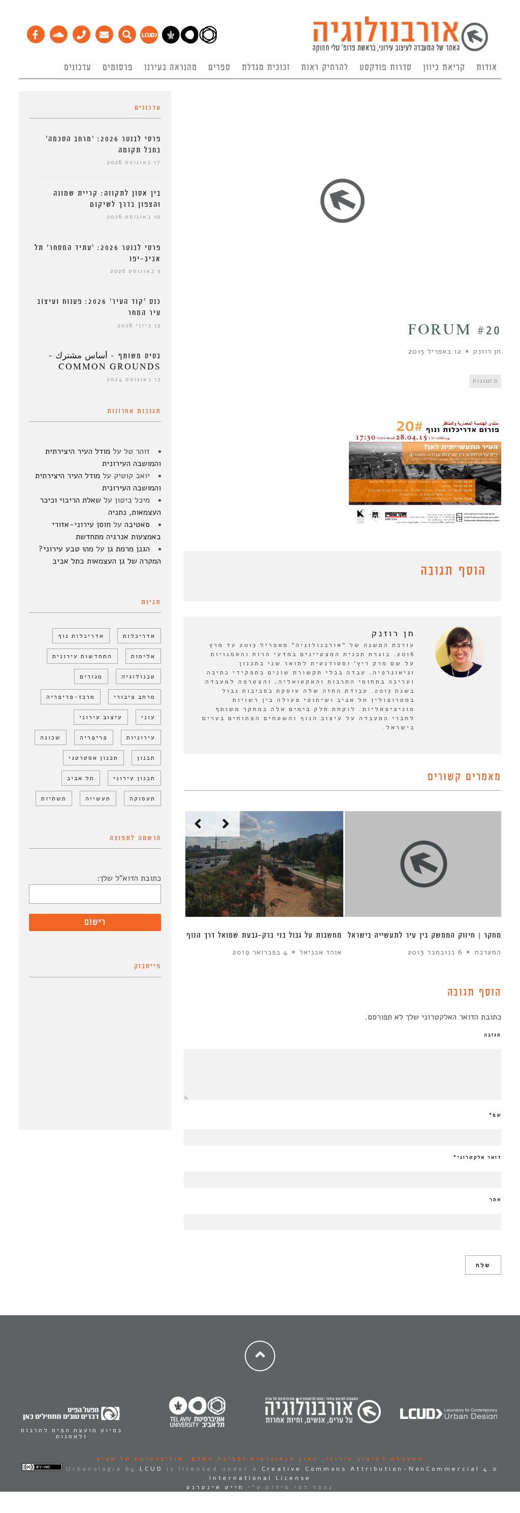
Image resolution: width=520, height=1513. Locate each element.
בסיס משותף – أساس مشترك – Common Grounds (105, 362)
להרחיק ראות (324, 67)
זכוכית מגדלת (266, 67)
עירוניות (140, 737)
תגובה (492, 1034)
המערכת (487, 952)
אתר (495, 1199)
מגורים (91, 676)
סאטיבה (137, 524)
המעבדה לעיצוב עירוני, (371, 1459)
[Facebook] (35, 32)
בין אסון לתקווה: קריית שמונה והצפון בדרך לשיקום (107, 199)
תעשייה (98, 798)
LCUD (151, 1469)
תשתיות (54, 798)
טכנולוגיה (138, 676)
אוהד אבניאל (321, 952)
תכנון (146, 758)
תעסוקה (142, 798)
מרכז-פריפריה (70, 697)
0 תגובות (485, 381)
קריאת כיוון (444, 67)
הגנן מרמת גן (128, 548)
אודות (486, 67)
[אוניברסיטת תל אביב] (189, 41)
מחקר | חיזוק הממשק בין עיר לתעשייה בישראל (424, 935)
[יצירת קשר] (81, 32)
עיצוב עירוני (100, 717)
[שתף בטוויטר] (205, 573)
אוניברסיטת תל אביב (140, 1459)
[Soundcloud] (58, 32)
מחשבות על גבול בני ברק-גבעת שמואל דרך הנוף (264, 935)
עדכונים (77, 67)
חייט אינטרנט (215, 1487)
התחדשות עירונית (82, 656)
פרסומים (118, 67)
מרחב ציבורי (134, 697)
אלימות (143, 656)
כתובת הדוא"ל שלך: (129, 878)
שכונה (50, 737)
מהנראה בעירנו (170, 67)
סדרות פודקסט (386, 67)
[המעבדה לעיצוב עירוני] (149, 41)
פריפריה (94, 737)
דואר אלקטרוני (477, 1157)
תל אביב (80, 778)
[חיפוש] (126, 32)
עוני (148, 717)
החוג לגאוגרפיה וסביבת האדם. (251, 1459)
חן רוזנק (487, 351)
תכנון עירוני (134, 778)
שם (495, 1115)
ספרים (219, 67)
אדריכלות (139, 636)
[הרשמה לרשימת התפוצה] (103, 32)
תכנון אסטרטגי (93, 758)
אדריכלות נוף (81, 636)
